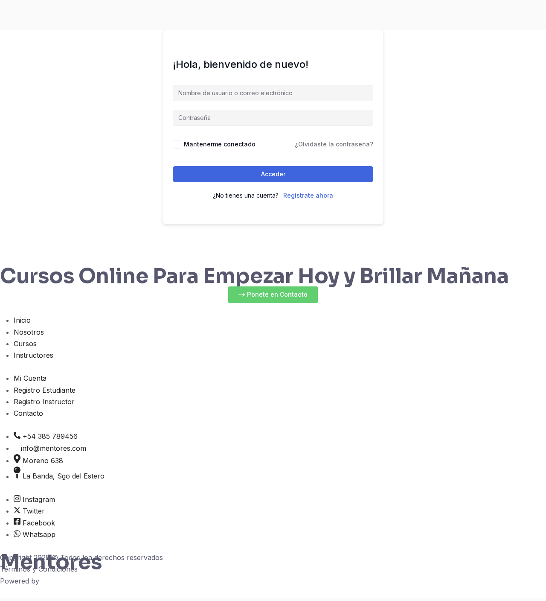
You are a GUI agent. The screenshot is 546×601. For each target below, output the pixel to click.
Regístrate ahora (308, 195)
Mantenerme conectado (220, 144)
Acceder (273, 174)
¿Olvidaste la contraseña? (334, 144)
